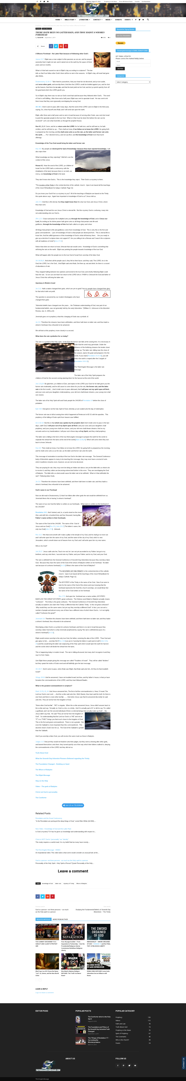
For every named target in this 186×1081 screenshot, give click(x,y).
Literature (83, 20)
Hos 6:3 (38, 448)
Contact (97, 20)
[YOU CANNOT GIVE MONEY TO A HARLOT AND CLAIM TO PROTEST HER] (47, 932)
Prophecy (38, 25)
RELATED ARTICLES (43, 919)
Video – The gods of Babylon (46, 786)
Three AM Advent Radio (126, 1)
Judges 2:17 (40, 742)
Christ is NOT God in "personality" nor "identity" (52, 839)
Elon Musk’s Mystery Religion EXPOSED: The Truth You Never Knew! (71, 973)
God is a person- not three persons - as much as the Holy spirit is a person (62, 860)
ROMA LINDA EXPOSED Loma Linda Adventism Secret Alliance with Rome (98, 973)
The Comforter (41, 798)
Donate (118, 20)
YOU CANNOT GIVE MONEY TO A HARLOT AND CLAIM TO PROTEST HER (46, 944)
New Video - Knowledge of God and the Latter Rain (53, 829)
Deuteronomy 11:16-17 (44, 82)
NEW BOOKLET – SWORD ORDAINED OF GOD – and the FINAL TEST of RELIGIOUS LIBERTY (98, 944)
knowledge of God (47, 883)
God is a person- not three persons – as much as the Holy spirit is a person (52, 911)
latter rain (58, 883)
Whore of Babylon (81, 883)
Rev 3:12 (39, 535)
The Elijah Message (43, 775)
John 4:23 (104, 641)
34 (48, 691)
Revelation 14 (88, 400)
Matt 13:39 (79, 440)
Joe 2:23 (39, 384)
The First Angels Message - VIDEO (48, 850)
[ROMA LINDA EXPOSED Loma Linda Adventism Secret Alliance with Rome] (98, 961)
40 (84, 440)
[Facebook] (37, 1)
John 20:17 (60, 526)
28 (43, 384)
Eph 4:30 (39, 409)
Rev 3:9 (52, 526)
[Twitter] (44, 1)
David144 (40, 37)
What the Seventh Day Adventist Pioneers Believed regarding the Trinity (62, 758)
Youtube (137, 1)
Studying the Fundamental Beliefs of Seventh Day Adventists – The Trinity (93, 911)
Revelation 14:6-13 (81, 361)
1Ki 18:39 (39, 261)
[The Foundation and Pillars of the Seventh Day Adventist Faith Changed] (81, 1030)
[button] (147, 20)
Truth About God (47, 28)
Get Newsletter (146, 1)
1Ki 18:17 (39, 669)
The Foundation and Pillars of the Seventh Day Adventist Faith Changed (99, 1029)
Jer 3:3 (38, 322)
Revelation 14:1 (41, 512)
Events (128, 20)
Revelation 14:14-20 (95, 356)
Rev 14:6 (62, 641)
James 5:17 (40, 59)
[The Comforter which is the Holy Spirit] (78, 1019)
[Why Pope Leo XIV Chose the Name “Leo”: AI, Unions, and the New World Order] (47, 961)
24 (36, 644)
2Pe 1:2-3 (39, 219)
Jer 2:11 (38, 288)
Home (57, 20)
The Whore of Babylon (44, 770)
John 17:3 (48, 529)
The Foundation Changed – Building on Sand (52, 764)
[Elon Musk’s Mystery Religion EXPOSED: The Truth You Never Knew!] (73, 961)
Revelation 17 (103, 1038)
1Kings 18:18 (40, 677)
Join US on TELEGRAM (74, 805)
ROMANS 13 (97, 944)
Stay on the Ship (42, 781)
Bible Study (69, 20)
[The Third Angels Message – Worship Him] (93, 10)
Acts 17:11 (58, 241)
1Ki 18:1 (39, 107)
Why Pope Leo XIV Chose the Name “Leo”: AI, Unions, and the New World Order (47, 973)
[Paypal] (40, 1)
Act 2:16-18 (40, 423)
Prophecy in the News (110, 1)
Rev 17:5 (62, 596)
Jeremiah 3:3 (40, 619)
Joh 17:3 (39, 202)
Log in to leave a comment (45, 992)
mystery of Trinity (69, 883)
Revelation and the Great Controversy (49, 818)
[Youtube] (47, 1)
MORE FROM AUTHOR (60, 919)
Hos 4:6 (38, 149)
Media (108, 20)
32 (45, 691)
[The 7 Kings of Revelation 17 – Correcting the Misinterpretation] (81, 1040)
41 (43, 261)
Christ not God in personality (46, 792)
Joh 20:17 (39, 551)
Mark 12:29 (39, 691)
